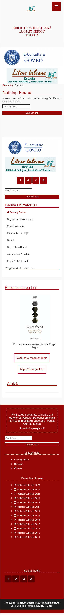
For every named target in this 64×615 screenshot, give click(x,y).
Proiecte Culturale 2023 (28, 498)
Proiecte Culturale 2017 (28, 524)
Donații (10, 240)
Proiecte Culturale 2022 (28, 502)
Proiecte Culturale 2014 (28, 537)
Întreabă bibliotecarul (17, 261)
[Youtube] (43, 180)
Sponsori (18, 463)
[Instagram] (35, 180)
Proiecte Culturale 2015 (28, 532)
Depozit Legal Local (17, 247)
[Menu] (56, 6)
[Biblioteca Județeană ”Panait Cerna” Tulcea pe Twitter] (28, 180)
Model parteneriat (16, 226)
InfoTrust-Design (25, 602)
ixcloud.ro (53, 602)
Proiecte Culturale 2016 (28, 528)
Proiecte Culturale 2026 (28, 485)
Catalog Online (21, 459)
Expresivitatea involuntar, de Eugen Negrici (35, 345)
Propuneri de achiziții (17, 233)
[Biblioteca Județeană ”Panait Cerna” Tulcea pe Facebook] (20, 180)
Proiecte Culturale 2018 (28, 519)
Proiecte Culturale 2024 (28, 493)
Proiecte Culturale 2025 (28, 489)
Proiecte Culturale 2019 (28, 515)
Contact (18, 468)
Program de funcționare (19, 268)
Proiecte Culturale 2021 (28, 506)
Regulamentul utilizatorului (20, 219)
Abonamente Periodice (18, 254)
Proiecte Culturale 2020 (28, 511)
